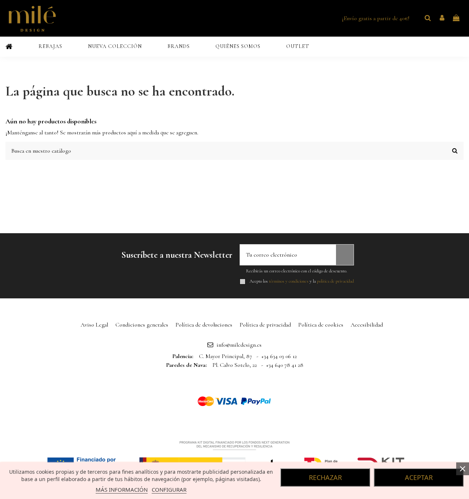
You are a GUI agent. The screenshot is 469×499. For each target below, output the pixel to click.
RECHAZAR (325, 477)
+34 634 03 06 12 (279, 356)
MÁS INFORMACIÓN (122, 489)
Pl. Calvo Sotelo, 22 (235, 365)
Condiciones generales (141, 324)
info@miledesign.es (239, 345)
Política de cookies (320, 324)
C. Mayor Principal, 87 (225, 356)
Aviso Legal (94, 324)
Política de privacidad (265, 324)
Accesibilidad (367, 324)
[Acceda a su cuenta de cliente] (442, 18)
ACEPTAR (419, 477)
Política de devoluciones (204, 324)
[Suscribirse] (345, 255)
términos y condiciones (289, 281)
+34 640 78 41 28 (284, 365)
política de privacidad (335, 281)
